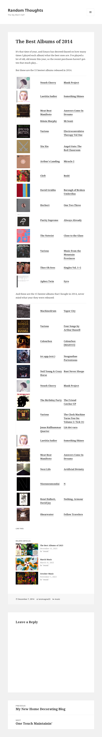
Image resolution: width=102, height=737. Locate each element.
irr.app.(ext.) (47, 356)
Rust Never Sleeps (74, 371)
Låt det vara (70, 427)
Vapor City (70, 310)
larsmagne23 (44, 599)
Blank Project (71, 82)
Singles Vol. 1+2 (72, 267)
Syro (66, 281)
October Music (47, 573)
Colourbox (46, 341)
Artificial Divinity (74, 469)
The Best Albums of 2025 (51, 545)
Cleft (43, 175)
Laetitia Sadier (48, 96)
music (57, 599)
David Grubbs (48, 190)
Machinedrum (48, 310)
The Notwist (47, 235)
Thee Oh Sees (47, 267)
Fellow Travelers (73, 514)
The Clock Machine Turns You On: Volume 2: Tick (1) (74, 418)
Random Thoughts (25, 10)
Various (44, 131)
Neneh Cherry (48, 82)
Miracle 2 (69, 161)
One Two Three (72, 205)
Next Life (45, 469)
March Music (46, 559)
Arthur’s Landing (50, 161)
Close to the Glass (73, 235)
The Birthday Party (51, 400)
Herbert (45, 205)
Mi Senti (68, 121)
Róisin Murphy (48, 121)
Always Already (73, 220)
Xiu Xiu (44, 146)
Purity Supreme (49, 220)
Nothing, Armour (73, 499)
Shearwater (47, 514)
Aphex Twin (47, 281)
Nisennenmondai (50, 483)
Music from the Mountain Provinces (72, 254)
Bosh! (67, 175)
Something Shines (74, 96)
